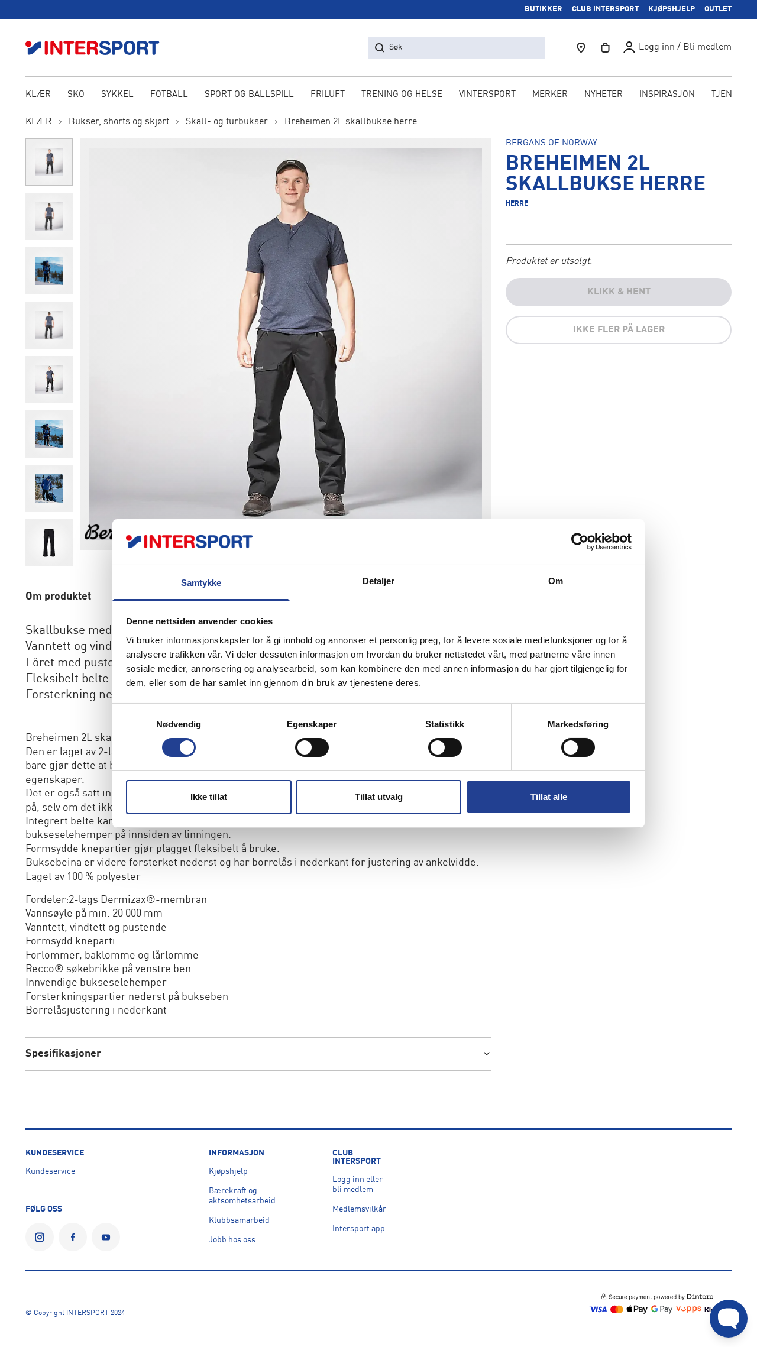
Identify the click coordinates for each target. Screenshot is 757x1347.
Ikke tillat (208, 797)
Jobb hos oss (232, 1240)
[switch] (312, 747)
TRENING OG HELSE (401, 94)
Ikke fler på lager (619, 330)
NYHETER (603, 94)
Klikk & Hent (619, 292)
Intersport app (358, 1229)
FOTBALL (169, 94)
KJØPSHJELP (671, 9)
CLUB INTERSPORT (605, 9)
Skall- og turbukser (227, 122)
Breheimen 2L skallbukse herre (350, 122)
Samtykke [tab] (201, 583)
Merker (550, 94)
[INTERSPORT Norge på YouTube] (106, 1237)
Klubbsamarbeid (239, 1220)
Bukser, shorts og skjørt (119, 122)
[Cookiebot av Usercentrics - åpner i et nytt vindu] (580, 542)
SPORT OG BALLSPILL (249, 94)
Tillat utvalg (379, 797)
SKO (76, 94)
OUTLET (718, 9)
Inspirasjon (667, 94)
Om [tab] (555, 581)
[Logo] (98, 47)
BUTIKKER (543, 9)
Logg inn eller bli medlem (357, 1185)
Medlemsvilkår (359, 1209)
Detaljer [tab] (379, 581)
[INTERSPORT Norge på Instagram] (39, 1237)
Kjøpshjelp (228, 1171)
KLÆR (38, 94)
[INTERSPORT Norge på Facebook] (73, 1237)
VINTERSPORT (487, 94)
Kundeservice (50, 1171)
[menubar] (378, 95)
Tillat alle (548, 797)
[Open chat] (729, 1319)
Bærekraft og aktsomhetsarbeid (242, 1196)
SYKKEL (117, 94)
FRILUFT (327, 94)
